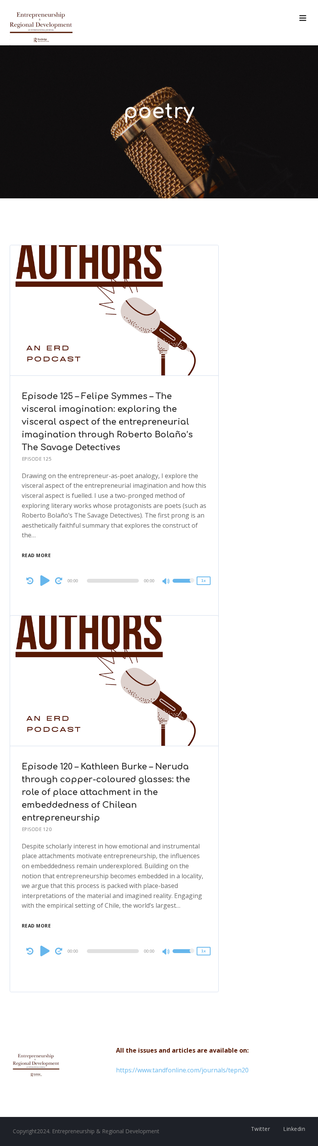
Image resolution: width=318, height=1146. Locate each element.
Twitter (260, 1128)
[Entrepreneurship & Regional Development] (41, 22)
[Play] (45, 580)
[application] (114, 580)
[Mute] (166, 582)
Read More (36, 555)
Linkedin (294, 1128)
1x (203, 580)
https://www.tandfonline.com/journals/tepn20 (182, 1070)
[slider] (183, 586)
